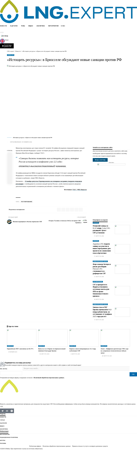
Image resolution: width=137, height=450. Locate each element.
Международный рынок (100, 261)
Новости (11, 55)
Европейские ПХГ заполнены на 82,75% (20, 349)
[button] (68, 30)
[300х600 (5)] (111, 191)
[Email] (9, 168)
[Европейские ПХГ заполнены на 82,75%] (21, 338)
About (6, 40)
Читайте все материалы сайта (102, 147)
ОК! (133, 374)
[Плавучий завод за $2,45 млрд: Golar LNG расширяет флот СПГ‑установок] (122, 229)
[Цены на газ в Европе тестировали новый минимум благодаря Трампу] (53, 338)
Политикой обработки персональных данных (49, 377)
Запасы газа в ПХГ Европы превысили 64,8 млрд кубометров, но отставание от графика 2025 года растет (102, 311)
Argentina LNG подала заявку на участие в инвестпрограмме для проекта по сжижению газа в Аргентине (102, 248)
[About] (2, 41)
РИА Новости (82, 189)
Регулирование (26, 201)
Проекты (95, 222)
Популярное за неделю (100, 220)
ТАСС (74, 189)
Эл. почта (3, 369)
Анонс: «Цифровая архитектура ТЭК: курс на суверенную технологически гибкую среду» (115, 351)
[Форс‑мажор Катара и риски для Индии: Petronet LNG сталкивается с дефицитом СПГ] (122, 269)
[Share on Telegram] (9, 163)
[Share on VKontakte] (9, 159)
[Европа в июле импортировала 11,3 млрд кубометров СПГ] (84, 338)
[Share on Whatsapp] (9, 154)
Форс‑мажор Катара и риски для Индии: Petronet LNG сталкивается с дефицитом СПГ (102, 268)
